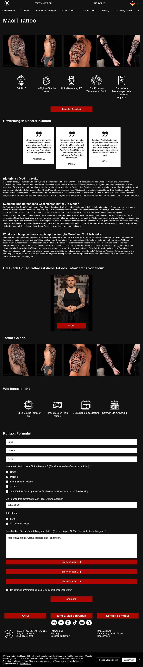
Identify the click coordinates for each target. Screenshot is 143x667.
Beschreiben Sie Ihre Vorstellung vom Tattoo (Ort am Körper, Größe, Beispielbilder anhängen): (55, 531)
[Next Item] (135, 51)
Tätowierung (57, 631)
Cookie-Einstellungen (108, 659)
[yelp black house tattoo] (89, 622)
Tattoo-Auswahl (104, 631)
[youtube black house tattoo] (82, 622)
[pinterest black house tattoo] (68, 622)
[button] (71, 562)
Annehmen (129, 659)
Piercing (55, 633)
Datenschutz (25, 663)
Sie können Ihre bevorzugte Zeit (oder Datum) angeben (34, 499)
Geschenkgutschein (60, 636)
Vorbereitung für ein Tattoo (110, 633)
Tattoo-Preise (103, 636)
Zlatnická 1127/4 (24, 636)
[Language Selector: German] (134, 3)
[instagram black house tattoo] (54, 622)
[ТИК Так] (75, 622)
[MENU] (6, 3)
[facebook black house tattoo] (61, 622)
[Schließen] (139, 660)
